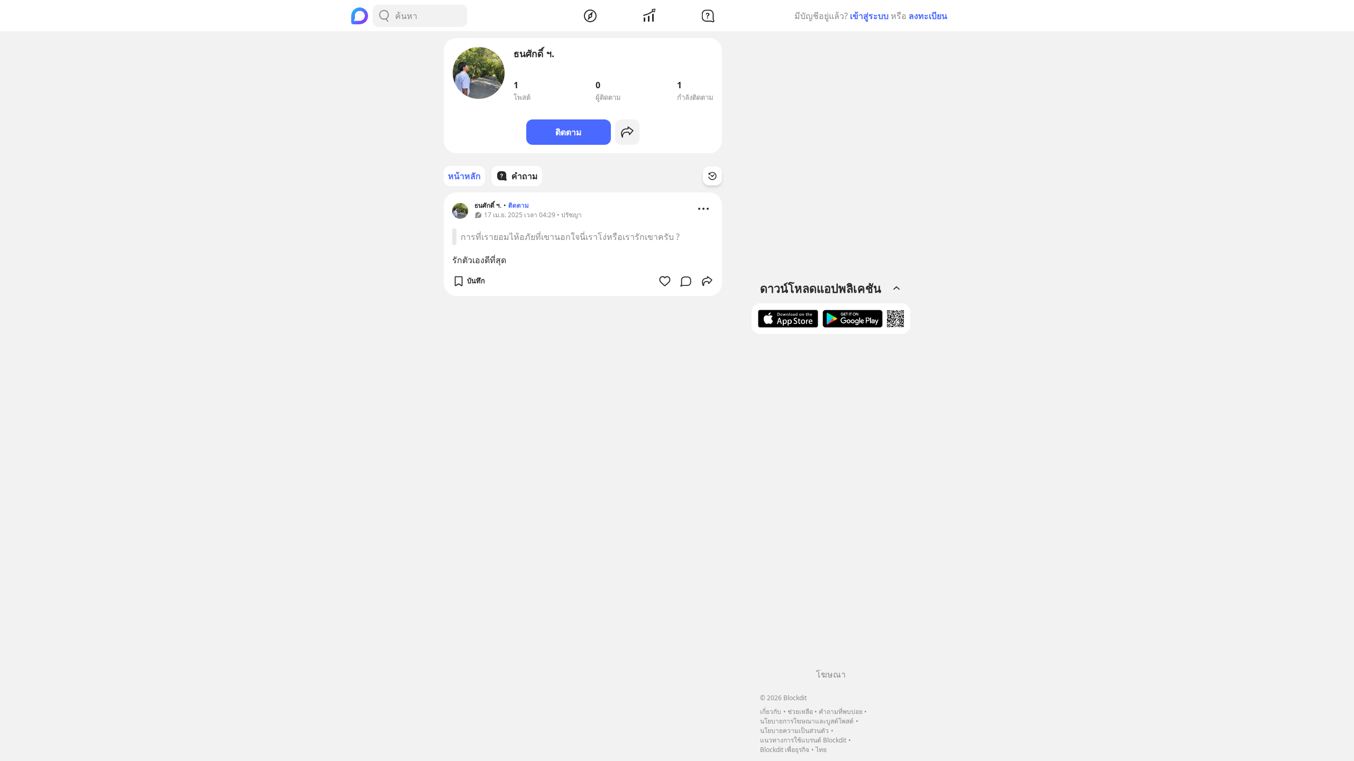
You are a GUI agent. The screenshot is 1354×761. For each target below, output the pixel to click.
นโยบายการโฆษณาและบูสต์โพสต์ (807, 721)
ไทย (821, 749)
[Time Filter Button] (712, 175)
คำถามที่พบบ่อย (841, 711)
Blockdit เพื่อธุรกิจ (784, 749)
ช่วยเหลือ (800, 711)
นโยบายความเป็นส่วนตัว (794, 730)
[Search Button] (384, 16)
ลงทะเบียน (928, 16)
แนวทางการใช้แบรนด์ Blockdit (803, 740)
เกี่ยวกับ (770, 711)
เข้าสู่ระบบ (869, 16)
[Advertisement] (831, 505)
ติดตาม (568, 132)
